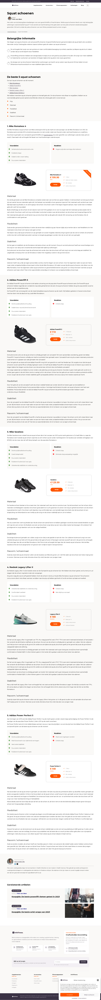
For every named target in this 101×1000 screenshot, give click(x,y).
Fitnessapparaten (61, 5)
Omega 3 (14, 983)
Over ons (72, 1)
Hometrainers (55, 981)
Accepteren (70, 995)
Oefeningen (73, 5)
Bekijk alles (14, 976)
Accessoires (49, 5)
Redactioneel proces (80, 1)
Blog (82, 5)
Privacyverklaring (82, 998)
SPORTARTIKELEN (11, 31)
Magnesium (14, 985)
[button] (98, 980)
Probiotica (14, 981)
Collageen (14, 987)
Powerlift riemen (38, 981)
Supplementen (38, 5)
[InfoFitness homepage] (15, 5)
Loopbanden (55, 978)
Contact (87, 1)
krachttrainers (48, 135)
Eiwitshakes (14, 978)
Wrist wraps (36, 983)
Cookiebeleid (74, 998)
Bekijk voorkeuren (89, 995)
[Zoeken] (87, 5)
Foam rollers (37, 978)
